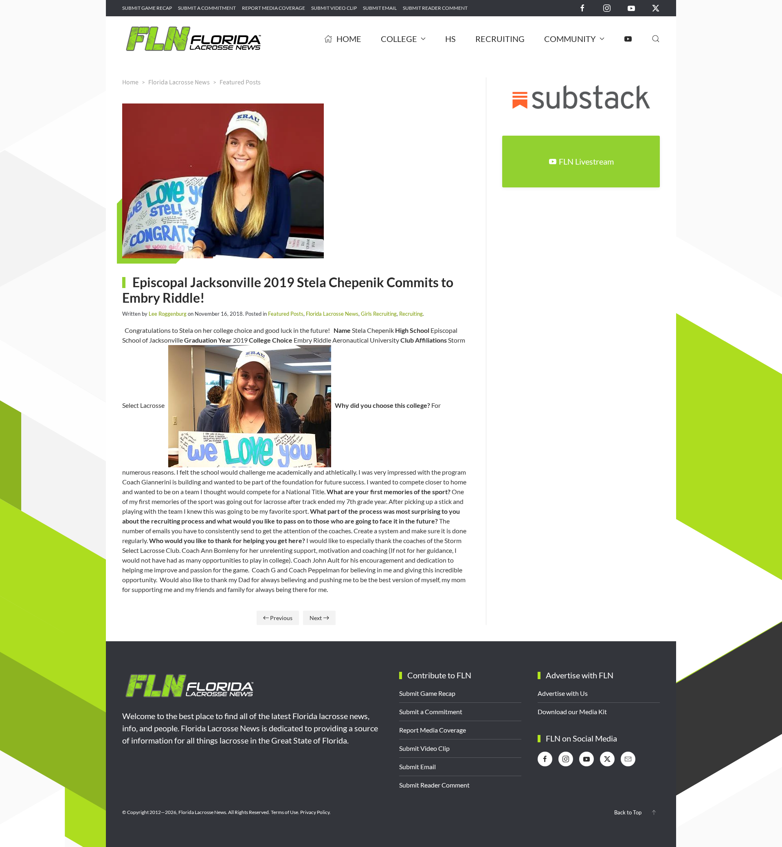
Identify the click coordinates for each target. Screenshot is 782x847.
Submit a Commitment (207, 8)
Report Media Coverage (273, 8)
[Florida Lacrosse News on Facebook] (582, 7)
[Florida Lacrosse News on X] (656, 7)
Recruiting (500, 39)
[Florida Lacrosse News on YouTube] (631, 7)
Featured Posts (285, 313)
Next (316, 617)
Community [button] (570, 39)
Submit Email (380, 8)
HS (450, 39)
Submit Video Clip (334, 8)
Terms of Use (284, 812)
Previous (281, 617)
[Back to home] (193, 38)
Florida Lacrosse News (332, 313)
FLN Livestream (586, 161)
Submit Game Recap (147, 8)
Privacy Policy (314, 812)
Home (348, 39)
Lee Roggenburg (168, 313)
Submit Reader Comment (435, 8)
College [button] (399, 39)
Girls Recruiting (379, 313)
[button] (656, 38)
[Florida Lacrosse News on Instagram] (607, 7)
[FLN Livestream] (628, 38)
